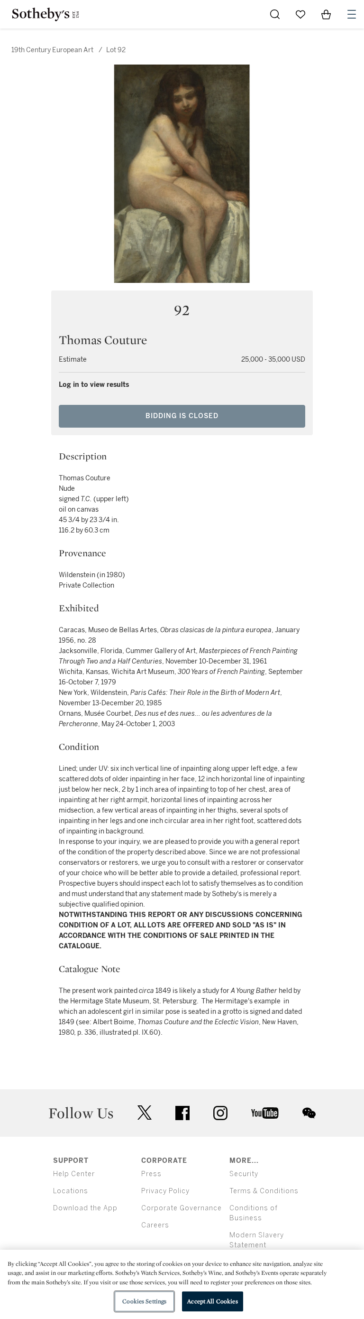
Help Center (74, 1174)
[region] (182, 1284)
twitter (144, 1112)
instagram (220, 1113)
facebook (182, 1113)
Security (243, 1174)
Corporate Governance (181, 1208)
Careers (155, 1225)
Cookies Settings (144, 1301)
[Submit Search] (275, 14)
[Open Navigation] (351, 14)
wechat (309, 1113)
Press (151, 1174)
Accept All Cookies (212, 1301)
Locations (70, 1191)
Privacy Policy (165, 1191)
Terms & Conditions (264, 1191)
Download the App (85, 1208)
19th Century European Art (52, 50)
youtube (265, 1113)
